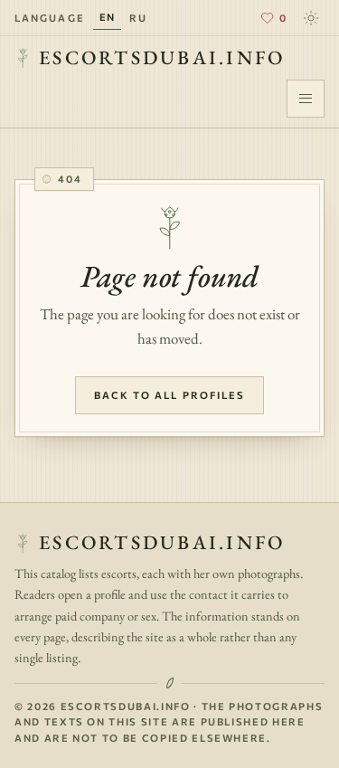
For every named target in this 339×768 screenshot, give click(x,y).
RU (137, 18)
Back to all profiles (170, 395)
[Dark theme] (311, 18)
